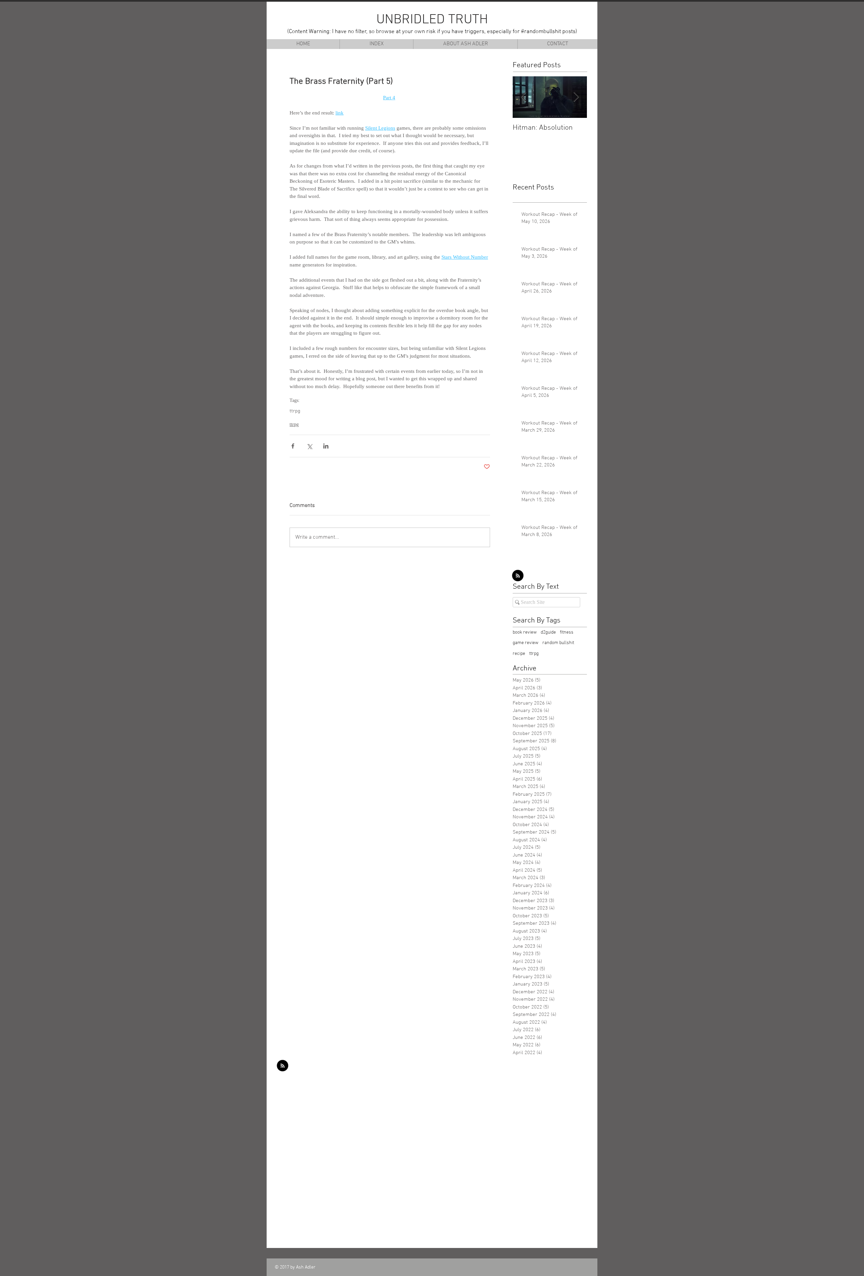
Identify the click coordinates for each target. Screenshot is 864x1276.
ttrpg (295, 411)
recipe (519, 654)
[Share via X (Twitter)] (309, 446)
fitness (566, 632)
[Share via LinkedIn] (326, 446)
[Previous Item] (523, 97)
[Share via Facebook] (293, 446)
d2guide (548, 632)
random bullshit (558, 643)
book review (525, 632)
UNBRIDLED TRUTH (432, 20)
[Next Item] (576, 97)
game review (525, 643)
